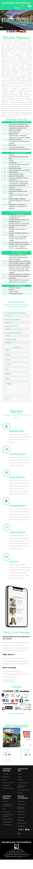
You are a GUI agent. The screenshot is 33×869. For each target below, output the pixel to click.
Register (20, 793)
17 (5, 170)
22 (5, 180)
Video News (21, 826)
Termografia (21, 811)
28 (5, 199)
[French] (15, 31)
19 (5, 174)
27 (5, 196)
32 (5, 217)
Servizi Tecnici (21, 814)
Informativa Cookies (8, 788)
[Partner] (16, 699)
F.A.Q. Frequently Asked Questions (7, 805)
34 (5, 223)
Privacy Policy (6, 785)
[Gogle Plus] (23, 830)
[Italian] (8, 31)
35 (5, 226)
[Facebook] (19, 830)
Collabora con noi (23, 782)
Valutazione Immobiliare (21, 807)
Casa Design (21, 817)
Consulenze (21, 801)
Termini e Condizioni (8, 782)
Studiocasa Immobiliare (15, 2)
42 (5, 263)
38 (5, 238)
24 (5, 186)
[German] (18, 31)
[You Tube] (28, 830)
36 (5, 230)
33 (5, 220)
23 (5, 182)
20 (5, 176)
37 (5, 234)
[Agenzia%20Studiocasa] (16, 846)
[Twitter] (21, 830)
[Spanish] (24, 31)
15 (5, 165)
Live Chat (5, 801)
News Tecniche (22, 823)
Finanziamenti (21, 804)
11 (5, 155)
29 (5, 201)
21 (5, 178)
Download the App (9, 681)
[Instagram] (26, 830)
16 (5, 168)
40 (5, 247)
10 (5, 149)
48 (5, 291)
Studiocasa (25, 856)
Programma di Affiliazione (21, 786)
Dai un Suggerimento (23, 790)
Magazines (21, 820)
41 (5, 257)
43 (5, 269)
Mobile (5, 779)
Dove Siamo (6, 777)
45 (5, 281)
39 (5, 243)
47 (5, 289)
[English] (11, 31)
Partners (20, 774)
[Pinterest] (19, 834)
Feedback (20, 779)
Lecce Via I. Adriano (12, 752)
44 (5, 276)
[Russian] (21, 31)
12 (5, 157)
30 (5, 204)
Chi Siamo (5, 774)
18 (5, 172)
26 (5, 192)
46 (5, 287)
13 (5, 160)
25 (5, 189)
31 (5, 207)
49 (5, 293)
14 (5, 162)
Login (19, 8)
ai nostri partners (19, 713)
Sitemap (20, 777)
